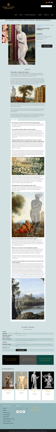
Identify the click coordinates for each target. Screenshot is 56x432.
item (37, 42)
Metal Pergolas (12, 431)
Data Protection (6, 412)
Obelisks (30, 431)
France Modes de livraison (8, 423)
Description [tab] (14, 119)
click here (42, 39)
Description (27, 69)
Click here (36, 181)
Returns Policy (6, 416)
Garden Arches (25, 431)
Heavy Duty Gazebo (36, 431)
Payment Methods (6, 414)
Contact (4, 408)
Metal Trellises (18, 431)
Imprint (4, 410)
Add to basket (47, 46)
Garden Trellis (43, 431)
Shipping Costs (43, 35)
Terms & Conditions (7, 421)
